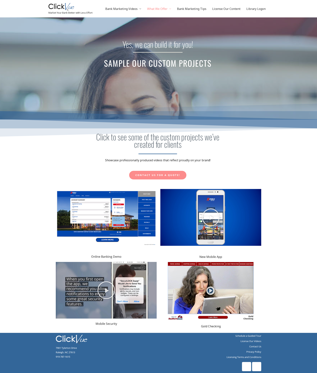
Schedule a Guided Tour (248, 335)
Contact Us (255, 346)
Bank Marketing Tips (191, 9)
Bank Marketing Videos (121, 9)
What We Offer (157, 9)
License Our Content (226, 9)
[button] (211, 217)
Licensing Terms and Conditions (244, 357)
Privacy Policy (253, 351)
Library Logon (256, 9)
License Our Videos (251, 341)
